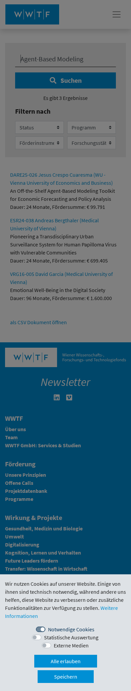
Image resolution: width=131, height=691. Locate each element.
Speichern (65, 676)
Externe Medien (71, 645)
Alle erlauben (66, 661)
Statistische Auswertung (71, 637)
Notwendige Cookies (71, 629)
